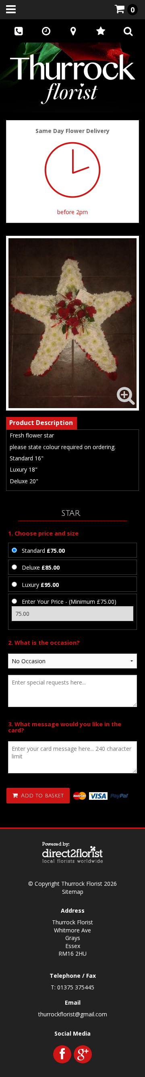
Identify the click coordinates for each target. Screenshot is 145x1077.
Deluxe (41, 567)
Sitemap (72, 891)
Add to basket (41, 796)
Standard (43, 550)
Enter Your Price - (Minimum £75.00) (69, 601)
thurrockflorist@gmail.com (72, 1014)
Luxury (40, 585)
